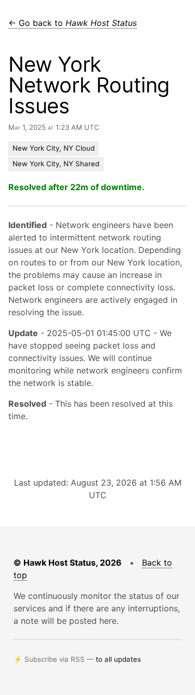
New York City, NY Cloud (53, 148)
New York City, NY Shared (55, 163)
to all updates (118, 659)
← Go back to (72, 23)
